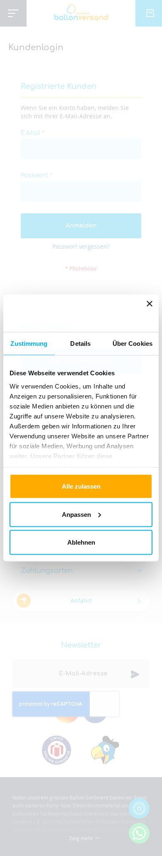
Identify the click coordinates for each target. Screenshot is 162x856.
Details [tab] (80, 343)
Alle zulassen (81, 486)
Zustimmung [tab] (28, 343)
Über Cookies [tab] (132, 343)
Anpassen (76, 514)
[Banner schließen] (149, 313)
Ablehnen (81, 542)
